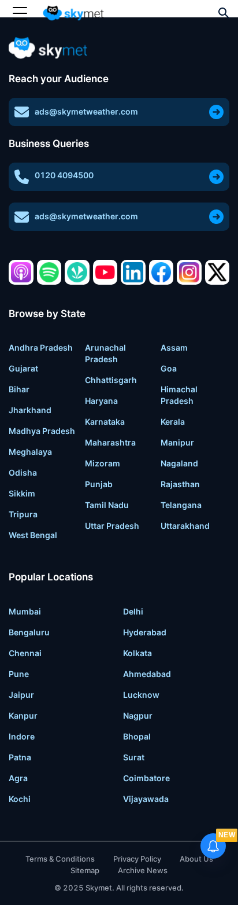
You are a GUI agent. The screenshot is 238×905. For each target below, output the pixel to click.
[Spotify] (49, 272)
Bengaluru (29, 632)
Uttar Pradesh (112, 526)
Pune (19, 674)
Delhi (133, 611)
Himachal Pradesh (179, 395)
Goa (169, 368)
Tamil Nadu (107, 505)
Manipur (177, 442)
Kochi (20, 799)
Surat (133, 757)
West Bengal (33, 535)
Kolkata (137, 653)
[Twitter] (217, 272)
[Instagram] (189, 272)
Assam (174, 347)
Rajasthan (180, 484)
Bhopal (137, 736)
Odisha (23, 472)
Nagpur (138, 715)
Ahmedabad (147, 674)
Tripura (23, 514)
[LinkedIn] (133, 272)
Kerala (173, 421)
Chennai (25, 653)
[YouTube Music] (105, 272)
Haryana (101, 401)
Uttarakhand (185, 526)
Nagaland (179, 463)
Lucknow (141, 695)
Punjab (99, 484)
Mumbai (25, 611)
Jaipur (21, 695)
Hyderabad (144, 632)
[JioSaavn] (77, 272)
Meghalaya (30, 452)
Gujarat (23, 368)
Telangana (181, 505)
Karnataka (105, 421)
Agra (18, 778)
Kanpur (23, 715)
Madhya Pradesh (42, 431)
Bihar (19, 389)
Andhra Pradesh (41, 347)
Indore (22, 736)
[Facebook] (161, 272)
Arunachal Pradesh (105, 353)
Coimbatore (146, 778)
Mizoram (102, 463)
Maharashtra (110, 442)
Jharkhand (30, 410)
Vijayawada (146, 799)
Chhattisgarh (111, 380)
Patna (20, 757)
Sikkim (22, 493)
